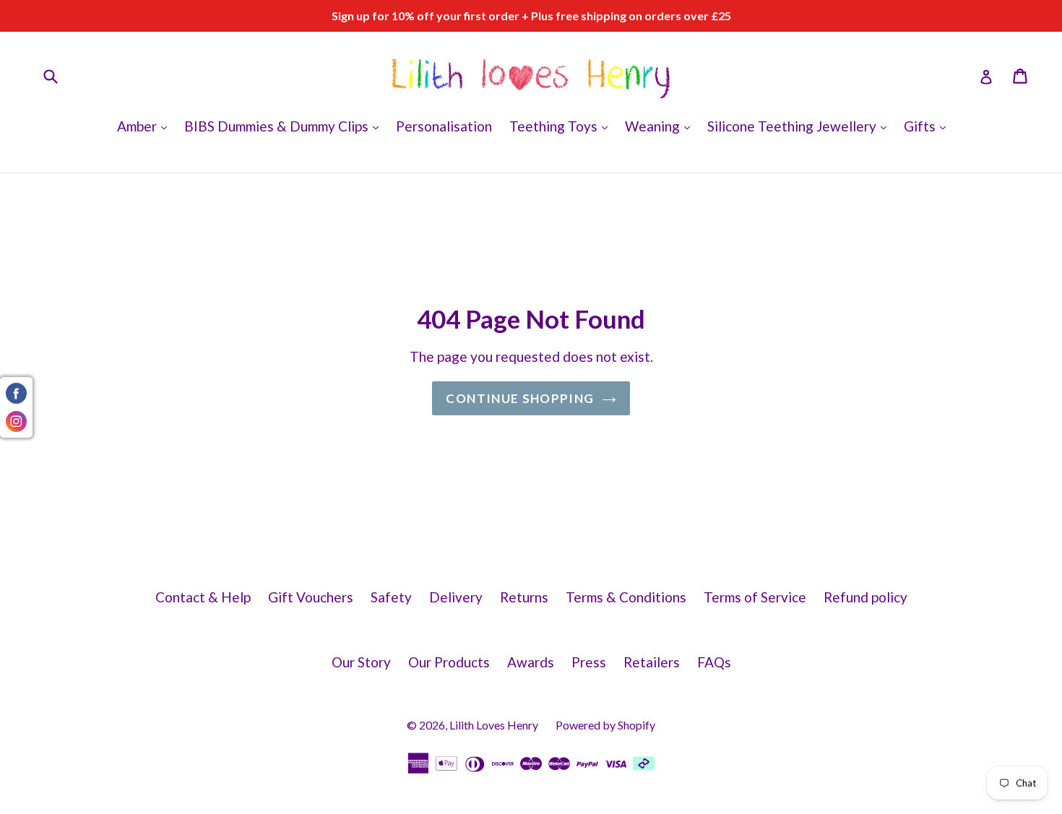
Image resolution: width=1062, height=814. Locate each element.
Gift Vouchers (310, 597)
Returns (524, 597)
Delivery (456, 597)
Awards (530, 662)
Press (588, 662)
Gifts (928, 125)
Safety (391, 597)
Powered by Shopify (605, 725)
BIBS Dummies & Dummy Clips (285, 125)
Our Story (361, 662)
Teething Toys (562, 125)
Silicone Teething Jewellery (800, 125)
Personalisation (444, 126)
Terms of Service (755, 597)
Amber (145, 125)
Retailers (651, 662)
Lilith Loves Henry (493, 725)
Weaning (661, 125)
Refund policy (865, 597)
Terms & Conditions (626, 597)
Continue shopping (520, 398)
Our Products (449, 662)
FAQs (714, 662)
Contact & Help (203, 597)
